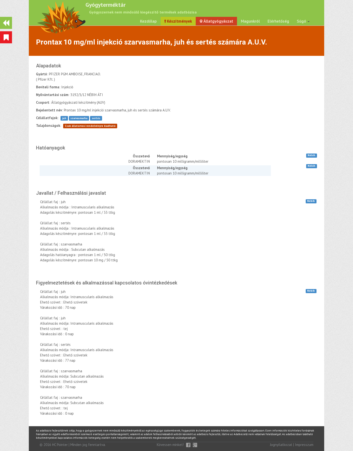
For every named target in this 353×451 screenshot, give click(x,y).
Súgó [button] (302, 21)
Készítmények (179, 21)
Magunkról (250, 21)
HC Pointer (60, 444)
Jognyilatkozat (281, 444)
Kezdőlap (148, 21)
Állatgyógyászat (218, 21)
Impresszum (304, 444)
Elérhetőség (278, 21)
